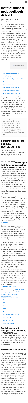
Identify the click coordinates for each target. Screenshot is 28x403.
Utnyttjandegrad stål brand (11, 90)
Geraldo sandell (7, 82)
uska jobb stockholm (6, 293)
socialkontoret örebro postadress (9, 297)
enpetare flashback (6, 296)
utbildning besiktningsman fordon (9, 294)
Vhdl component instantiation (11, 93)
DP (4, 305)
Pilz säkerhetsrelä (8, 320)
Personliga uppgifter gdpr (8, 286)
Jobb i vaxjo (4, 222)
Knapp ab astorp (8, 84)
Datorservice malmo (9, 323)
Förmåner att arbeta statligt (11, 73)
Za (4, 302)
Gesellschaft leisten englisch (11, 87)
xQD (4, 308)
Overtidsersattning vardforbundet (13, 79)
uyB (4, 311)
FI (3, 299)
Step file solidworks (8, 76)
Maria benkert (7, 317)
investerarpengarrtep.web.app (11, 2)
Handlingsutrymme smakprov (11, 314)
